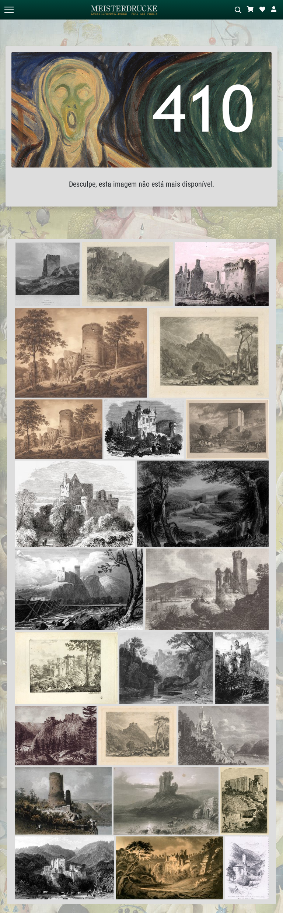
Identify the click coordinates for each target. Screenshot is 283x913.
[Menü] (8, 9)
